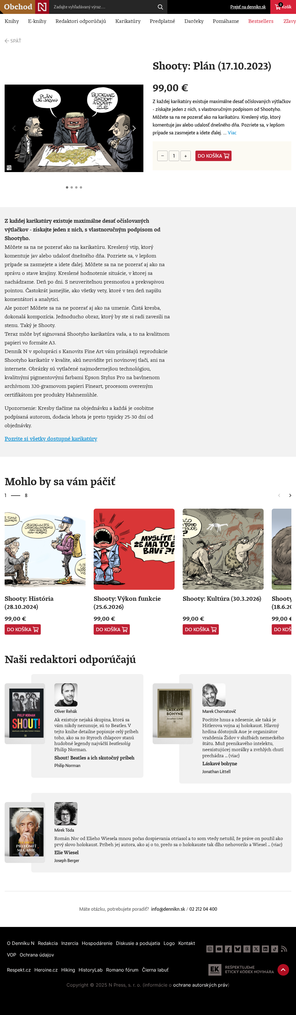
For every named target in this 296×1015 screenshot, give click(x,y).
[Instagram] (209, 949)
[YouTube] (219, 949)
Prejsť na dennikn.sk (248, 7)
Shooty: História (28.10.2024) (29, 602)
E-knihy (37, 20)
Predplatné (162, 20)
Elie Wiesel (66, 852)
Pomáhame (226, 20)
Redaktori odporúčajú (81, 20)
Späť (15, 41)
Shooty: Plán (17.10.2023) (67, 187)
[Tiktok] (274, 949)
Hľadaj (160, 7)
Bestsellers (260, 20)
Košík (285, 6)
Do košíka (210, 156)
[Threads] (246, 949)
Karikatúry (127, 20)
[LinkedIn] (265, 949)
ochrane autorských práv (200, 985)
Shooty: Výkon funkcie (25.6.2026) (127, 602)
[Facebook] (228, 949)
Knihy (12, 20)
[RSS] (283, 949)
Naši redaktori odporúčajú (70, 659)
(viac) (234, 755)
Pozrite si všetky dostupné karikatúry (51, 438)
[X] (256, 949)
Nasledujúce (134, 128)
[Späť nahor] (283, 970)
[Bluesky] (237, 949)
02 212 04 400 (203, 909)
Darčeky (194, 20)
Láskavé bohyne (219, 763)
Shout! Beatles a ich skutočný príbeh (94, 758)
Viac (232, 132)
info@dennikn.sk (168, 909)
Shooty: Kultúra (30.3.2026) (222, 598)
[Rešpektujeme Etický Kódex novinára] (241, 970)
